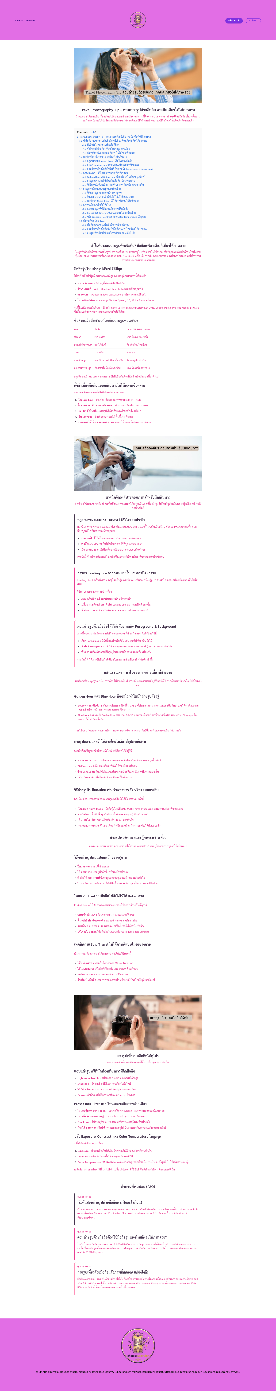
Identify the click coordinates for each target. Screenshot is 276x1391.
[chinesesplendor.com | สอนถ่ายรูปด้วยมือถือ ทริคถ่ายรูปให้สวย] (138, 20)
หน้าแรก (19, 20)
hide (93, 132)
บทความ (30, 20)
